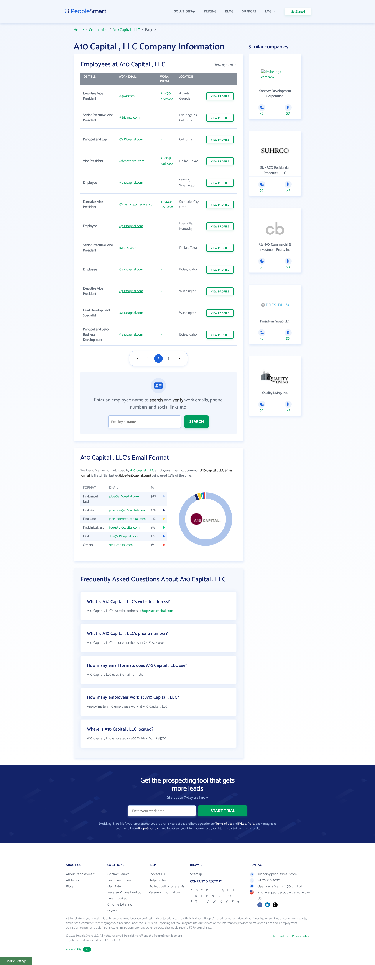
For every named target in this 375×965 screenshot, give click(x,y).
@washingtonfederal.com (137, 204)
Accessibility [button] (74, 949)
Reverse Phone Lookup (124, 892)
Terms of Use (223, 823)
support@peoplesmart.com (277, 874)
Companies (98, 30)
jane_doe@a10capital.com (127, 519)
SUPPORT (249, 11)
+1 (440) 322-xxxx (167, 204)
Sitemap (196, 874)
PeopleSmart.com (149, 828)
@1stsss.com (128, 248)
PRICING (210, 11)
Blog (69, 886)
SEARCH (196, 421)
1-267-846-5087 (268, 880)
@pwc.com (127, 96)
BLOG (229, 11)
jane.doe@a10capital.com (127, 510)
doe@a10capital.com (123, 536)
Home (79, 30)
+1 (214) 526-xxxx (167, 161)
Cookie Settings (16, 961)
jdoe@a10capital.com (124, 496)
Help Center (157, 880)
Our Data (114, 886)
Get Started (298, 11)
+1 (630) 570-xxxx (167, 96)
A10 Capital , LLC (126, 30)
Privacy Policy (246, 823)
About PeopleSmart (80, 874)
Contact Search (118, 874)
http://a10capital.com (157, 611)
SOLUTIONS (183, 11)
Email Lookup (117, 898)
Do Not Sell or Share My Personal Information (166, 889)
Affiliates (72, 880)
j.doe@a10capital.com (124, 528)
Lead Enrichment (119, 880)
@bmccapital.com (131, 161)
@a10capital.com (131, 139)
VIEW (220, 96)
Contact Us (157, 874)
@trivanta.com (129, 118)
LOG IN (270, 11)
